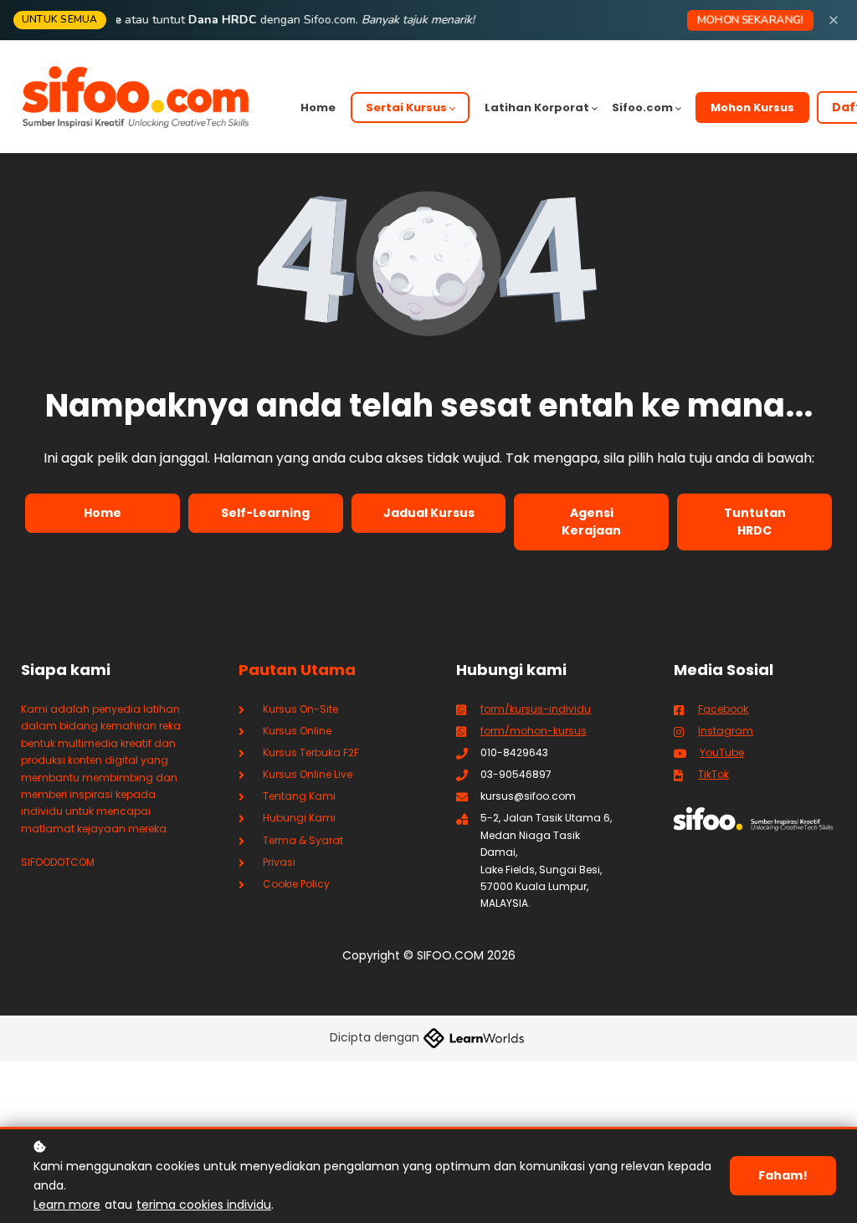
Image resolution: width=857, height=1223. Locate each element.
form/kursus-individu (535, 709)
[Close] (834, 20)
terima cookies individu (203, 1204)
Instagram (725, 731)
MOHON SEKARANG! (750, 20)
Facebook (723, 709)
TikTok (713, 774)
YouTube (722, 752)
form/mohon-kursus (533, 731)
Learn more (66, 1204)
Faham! (783, 1175)
